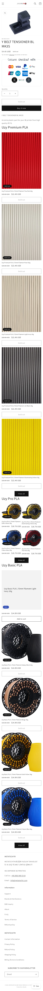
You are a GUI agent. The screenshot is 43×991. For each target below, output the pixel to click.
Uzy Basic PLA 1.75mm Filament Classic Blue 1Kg (17, 829)
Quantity (4, 89)
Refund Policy (10, 949)
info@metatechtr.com (18, 880)
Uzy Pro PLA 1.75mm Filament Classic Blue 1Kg (11, 549)
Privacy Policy (10, 944)
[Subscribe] (35, 974)
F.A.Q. (7, 914)
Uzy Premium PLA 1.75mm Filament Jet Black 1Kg (17, 406)
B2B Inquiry (9, 904)
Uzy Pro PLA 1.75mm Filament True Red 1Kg (31, 549)
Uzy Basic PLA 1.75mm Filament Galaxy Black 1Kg (17, 665)
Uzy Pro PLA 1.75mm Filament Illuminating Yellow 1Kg (31, 523)
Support (8, 894)
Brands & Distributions (13, 899)
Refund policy (10, 925)
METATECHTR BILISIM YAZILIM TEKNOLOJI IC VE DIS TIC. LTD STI (23, 985)
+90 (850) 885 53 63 (18, 876)
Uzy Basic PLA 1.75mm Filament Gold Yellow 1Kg (17, 774)
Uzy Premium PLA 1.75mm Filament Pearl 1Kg (16, 262)
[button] (2, 3)
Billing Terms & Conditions (14, 960)
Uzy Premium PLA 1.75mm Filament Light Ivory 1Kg (18, 334)
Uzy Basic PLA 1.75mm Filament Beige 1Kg (15, 720)
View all (21, 494)
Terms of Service (11, 920)
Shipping (11, 54)
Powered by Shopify (21, 987)
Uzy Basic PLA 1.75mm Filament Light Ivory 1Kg (20, 589)
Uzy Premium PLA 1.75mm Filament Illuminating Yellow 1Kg (20, 477)
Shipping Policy (10, 955)
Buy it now (21, 108)
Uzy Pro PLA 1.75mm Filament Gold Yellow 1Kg (11, 522)
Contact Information (12, 939)
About (7, 909)
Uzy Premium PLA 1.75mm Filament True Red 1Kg (17, 191)
